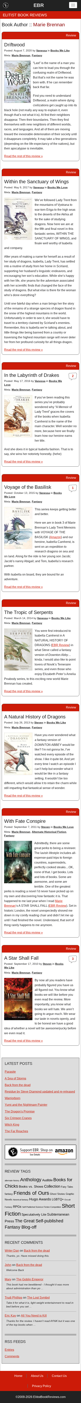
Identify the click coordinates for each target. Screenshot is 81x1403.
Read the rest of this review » (23, 156)
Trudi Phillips (13, 1297)
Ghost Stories (57, 1194)
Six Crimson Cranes (18, 1118)
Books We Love (57, 187)
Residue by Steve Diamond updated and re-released (40, 1091)
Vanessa (41, 50)
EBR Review (60, 645)
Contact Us (59, 1375)
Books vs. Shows (31, 1186)
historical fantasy (20, 1200)
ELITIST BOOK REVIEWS (25, 15)
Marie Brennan (21, 55)
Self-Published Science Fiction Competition (41, 1207)
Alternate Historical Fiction (49, 831)
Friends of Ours (31, 1193)
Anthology (30, 1179)
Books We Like (60, 50)
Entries (9, 1349)
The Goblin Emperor (29, 1279)
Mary (8, 1279)
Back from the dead (18, 1085)
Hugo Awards (40, 1199)
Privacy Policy (41, 1386)
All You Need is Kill (34, 1315)
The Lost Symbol (38, 1297)
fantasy (9, 1194)
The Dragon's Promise (20, 1111)
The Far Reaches (16, 1131)
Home (18, 1375)
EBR (39, 5)
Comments (12, 1356)
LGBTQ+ (58, 1199)
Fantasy (37, 55)
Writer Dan (12, 1250)
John (8, 1264)
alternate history (12, 1180)
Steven (38, 722)
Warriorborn (12, 1098)
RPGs (17, 1206)
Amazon (55, 537)
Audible (47, 1180)
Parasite (10, 1071)
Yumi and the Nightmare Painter (26, 1104)
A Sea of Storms (15, 1078)
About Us (37, 1375)
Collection (52, 1186)
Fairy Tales (67, 1187)
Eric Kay (10, 1315)
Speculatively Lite (33, 1214)
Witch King (12, 1124)
